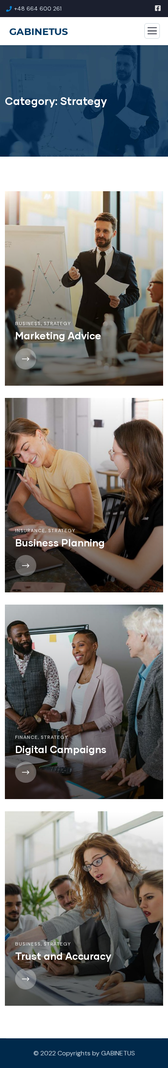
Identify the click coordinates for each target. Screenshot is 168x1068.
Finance (26, 737)
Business (28, 323)
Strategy (57, 323)
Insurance (30, 530)
